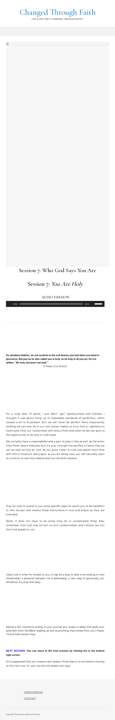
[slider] (99, 303)
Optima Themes (32, 714)
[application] (55, 304)
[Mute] (92, 303)
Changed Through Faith (57, 12)
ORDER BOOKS (33, 692)
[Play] (9, 303)
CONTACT (30, 698)
